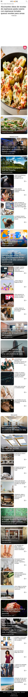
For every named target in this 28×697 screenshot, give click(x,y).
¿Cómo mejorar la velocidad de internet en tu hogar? (19, 309)
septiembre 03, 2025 (9, 153)
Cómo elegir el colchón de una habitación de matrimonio (20, 588)
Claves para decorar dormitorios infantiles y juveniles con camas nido (20, 483)
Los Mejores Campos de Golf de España (12, 169)
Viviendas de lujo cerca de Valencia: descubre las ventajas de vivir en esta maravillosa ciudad (20, 681)
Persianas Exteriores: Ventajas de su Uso (11, 447)
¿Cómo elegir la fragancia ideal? (18, 281)
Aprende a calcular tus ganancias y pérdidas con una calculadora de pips (13, 351)
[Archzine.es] (14, 1)
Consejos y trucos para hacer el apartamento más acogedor (20, 639)
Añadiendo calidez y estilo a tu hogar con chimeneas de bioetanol (19, 496)
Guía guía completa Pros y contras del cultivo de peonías (13, 611)
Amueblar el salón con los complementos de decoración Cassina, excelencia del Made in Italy (14, 426)
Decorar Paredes (6, 523)
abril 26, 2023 (9, 337)
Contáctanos (10, 692)
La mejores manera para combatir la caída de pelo (20, 218)
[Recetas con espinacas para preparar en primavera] (14, 125)
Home (2, 3)
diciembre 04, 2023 (9, 634)
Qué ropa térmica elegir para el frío (18, 651)
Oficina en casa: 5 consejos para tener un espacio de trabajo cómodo (14, 149)
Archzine (23, 692)
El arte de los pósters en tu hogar (19, 454)
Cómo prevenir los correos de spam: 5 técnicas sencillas (19, 296)
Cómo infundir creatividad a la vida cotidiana (19, 190)
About (4, 692)
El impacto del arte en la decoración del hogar (20, 469)
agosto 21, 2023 (10, 245)
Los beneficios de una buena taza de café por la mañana (20, 401)
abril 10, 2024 (8, 542)
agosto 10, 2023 (10, 264)
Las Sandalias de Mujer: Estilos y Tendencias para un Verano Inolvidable (19, 547)
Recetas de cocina (10, 3)
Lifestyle (5, 3)
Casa (3, 153)
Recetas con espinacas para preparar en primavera (14, 129)
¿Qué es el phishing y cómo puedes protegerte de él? (20, 177)
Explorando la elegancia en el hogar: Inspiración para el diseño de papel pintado (14, 519)
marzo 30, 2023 (9, 356)
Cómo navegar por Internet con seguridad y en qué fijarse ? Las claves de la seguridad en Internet (20, 205)
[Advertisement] (14, 31)
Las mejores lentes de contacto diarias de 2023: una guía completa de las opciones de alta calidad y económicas (13, 257)
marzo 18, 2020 (9, 132)
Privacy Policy (16, 692)
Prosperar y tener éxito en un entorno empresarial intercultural (13, 241)
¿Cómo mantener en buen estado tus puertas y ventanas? (13, 538)
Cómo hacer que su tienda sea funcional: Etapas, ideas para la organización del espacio (13, 331)
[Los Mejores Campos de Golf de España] (14, 165)
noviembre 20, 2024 (9, 450)
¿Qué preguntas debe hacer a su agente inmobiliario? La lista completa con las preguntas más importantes (14, 627)
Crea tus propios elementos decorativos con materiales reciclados (20, 574)
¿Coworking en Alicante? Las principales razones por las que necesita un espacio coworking (20, 361)
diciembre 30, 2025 (9, 432)
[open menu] (1, 1)
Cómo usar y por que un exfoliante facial (19, 387)
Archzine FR (14, 694)
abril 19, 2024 (13, 523)
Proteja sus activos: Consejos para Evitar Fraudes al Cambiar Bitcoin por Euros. (19, 374)
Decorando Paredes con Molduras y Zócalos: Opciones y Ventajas (19, 561)
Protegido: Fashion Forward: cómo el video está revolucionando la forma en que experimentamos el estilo (19, 271)
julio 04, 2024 (9, 172)
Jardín (3, 615)
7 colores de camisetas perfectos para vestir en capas (20, 666)
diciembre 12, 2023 (9, 615)
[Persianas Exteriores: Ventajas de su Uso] (14, 443)
